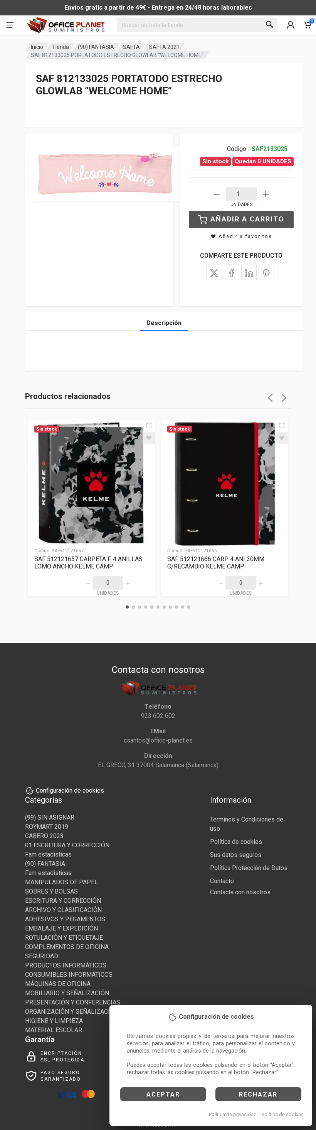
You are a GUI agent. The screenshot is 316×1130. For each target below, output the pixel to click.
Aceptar (163, 1094)
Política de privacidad (233, 1114)
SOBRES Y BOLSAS (51, 891)
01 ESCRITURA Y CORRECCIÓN (67, 845)
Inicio (37, 47)
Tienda (60, 47)
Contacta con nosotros (240, 892)
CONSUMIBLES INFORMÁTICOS (69, 974)
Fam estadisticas (48, 854)
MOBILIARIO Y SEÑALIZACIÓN (67, 993)
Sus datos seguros (235, 854)
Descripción (164, 323)
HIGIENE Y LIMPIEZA (54, 1020)
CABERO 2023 (44, 836)
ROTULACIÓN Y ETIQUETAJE (64, 937)
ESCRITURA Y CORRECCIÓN (63, 900)
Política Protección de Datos (248, 868)
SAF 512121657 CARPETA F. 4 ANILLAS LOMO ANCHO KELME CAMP (88, 562)
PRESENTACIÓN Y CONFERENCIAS (72, 1002)
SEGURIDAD (41, 956)
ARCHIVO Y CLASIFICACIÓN (63, 910)
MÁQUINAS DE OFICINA (58, 983)
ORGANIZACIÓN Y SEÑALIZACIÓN (71, 1011)
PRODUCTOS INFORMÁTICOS (65, 965)
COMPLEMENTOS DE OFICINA (67, 947)
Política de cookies (283, 1114)
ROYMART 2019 (46, 826)
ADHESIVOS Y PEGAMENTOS (65, 919)
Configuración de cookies (70, 790)
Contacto (222, 881)
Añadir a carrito (247, 219)
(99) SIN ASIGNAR (49, 817)
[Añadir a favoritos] (149, 438)
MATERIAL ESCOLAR (53, 1030)
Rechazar (258, 1094)
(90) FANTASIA (96, 47)
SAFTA (131, 47)
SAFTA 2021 (164, 47)
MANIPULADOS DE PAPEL (61, 882)
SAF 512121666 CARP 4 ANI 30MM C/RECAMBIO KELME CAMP (215, 562)
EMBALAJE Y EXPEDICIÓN (61, 928)
